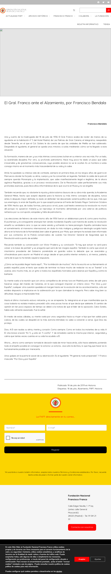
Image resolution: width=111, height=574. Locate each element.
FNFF (91, 388)
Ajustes (97, 559)
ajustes (59, 571)
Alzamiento (83, 388)
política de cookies (12, 566)
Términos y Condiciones (69, 472)
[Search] (108, 10)
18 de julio (72, 388)
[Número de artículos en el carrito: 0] (74, 10)
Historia (92, 385)
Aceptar (82, 559)
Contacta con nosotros (82, 527)
